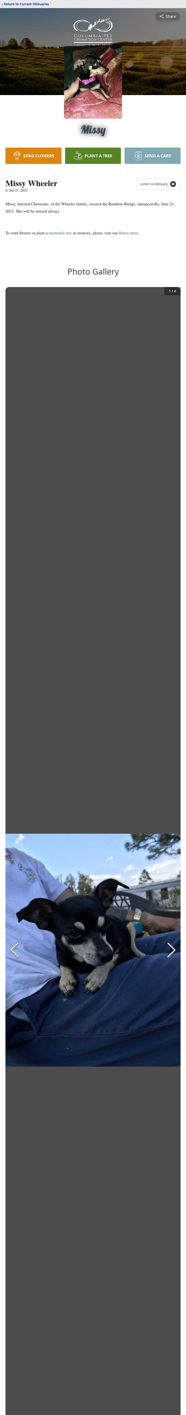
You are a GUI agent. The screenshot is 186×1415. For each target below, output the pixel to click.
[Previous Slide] (14, 950)
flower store (128, 232)
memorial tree (60, 232)
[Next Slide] (171, 950)
